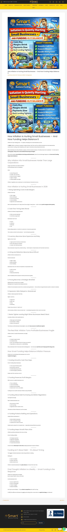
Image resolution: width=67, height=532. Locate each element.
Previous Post (5, 500)
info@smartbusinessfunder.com (30, 519)
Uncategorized (29, 75)
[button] (64, 529)
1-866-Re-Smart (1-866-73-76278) (10, 1)
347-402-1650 (26, 517)
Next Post (62, 500)
